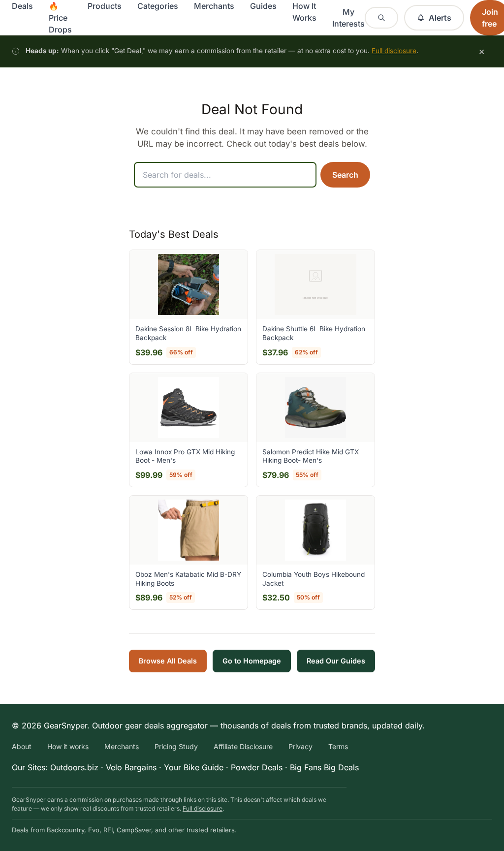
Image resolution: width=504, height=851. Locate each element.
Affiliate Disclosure (243, 746)
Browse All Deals (168, 661)
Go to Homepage (251, 661)
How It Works (304, 12)
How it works (68, 746)
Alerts (440, 18)
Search (345, 175)
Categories (157, 6)
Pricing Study (176, 746)
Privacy (300, 746)
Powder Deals (257, 767)
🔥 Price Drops (60, 17)
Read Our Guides (336, 661)
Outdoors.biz (74, 767)
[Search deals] (381, 18)
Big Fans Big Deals (324, 767)
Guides (263, 6)
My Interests (348, 18)
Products (105, 6)
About (22, 746)
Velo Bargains (131, 767)
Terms (338, 746)
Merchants (214, 6)
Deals (22, 6)
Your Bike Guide (193, 767)
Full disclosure (394, 51)
